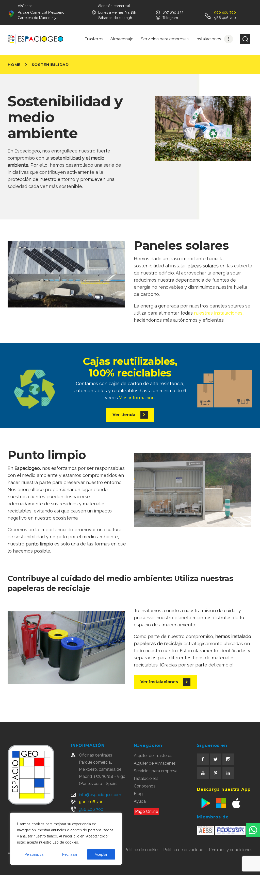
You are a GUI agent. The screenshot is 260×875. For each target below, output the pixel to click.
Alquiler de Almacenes (155, 763)
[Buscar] (245, 39)
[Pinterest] (215, 773)
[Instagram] (228, 759)
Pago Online (146, 811)
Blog (138, 793)
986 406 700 (91, 809)
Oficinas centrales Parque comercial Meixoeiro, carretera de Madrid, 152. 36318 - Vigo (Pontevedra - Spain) (102, 769)
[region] (66, 839)
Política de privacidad (183, 849)
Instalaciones (146, 778)
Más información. (137, 397)
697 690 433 (172, 12)
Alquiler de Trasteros (153, 755)
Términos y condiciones (230, 849)
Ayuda (140, 801)
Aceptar (101, 854)
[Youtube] (203, 773)
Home (14, 64)
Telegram (170, 18)
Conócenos (144, 786)
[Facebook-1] (203, 759)
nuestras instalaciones (218, 313)
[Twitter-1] (215, 759)
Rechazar (69, 854)
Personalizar (35, 854)
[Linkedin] (228, 773)
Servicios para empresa (155, 770)
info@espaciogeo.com (100, 794)
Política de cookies (141, 849)
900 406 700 (91, 801)
